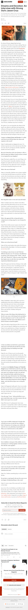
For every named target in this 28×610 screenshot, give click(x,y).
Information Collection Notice (16, 589)
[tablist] (6, 529)
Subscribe (20, 1)
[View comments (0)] (5, 23)
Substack (8, 607)
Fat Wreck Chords (21, 497)
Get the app (20, 604)
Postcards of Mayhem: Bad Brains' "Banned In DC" (10, 561)
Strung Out (22, 48)
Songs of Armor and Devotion (11, 87)
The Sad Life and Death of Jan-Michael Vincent (9, 550)
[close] (24, 565)
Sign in (25, 1)
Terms (23, 599)
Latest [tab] (6, 545)
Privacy (20, 599)
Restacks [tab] (10, 529)
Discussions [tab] (11, 545)
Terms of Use (20, 588)
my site (4, 249)
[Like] (2, 23)
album (10, 106)
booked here (4, 493)
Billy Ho (8, 555)
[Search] (25, 545)
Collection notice (14, 600)
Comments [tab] (4, 529)
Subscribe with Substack (15, 585)
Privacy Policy (14, 590)
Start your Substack (10, 604)
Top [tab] (2, 545)
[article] (14, 553)
